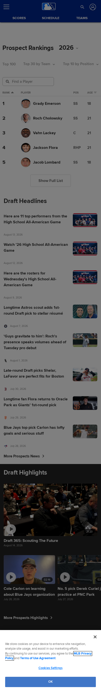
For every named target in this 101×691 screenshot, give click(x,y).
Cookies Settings (50, 668)
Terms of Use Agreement (37, 658)
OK (50, 682)
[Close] (95, 636)
